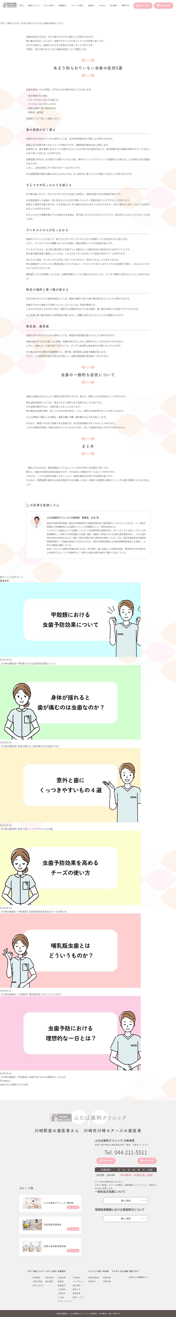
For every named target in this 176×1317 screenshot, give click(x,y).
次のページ (17, 577)
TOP (30, 1271)
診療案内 (58, 5)
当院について (31, 5)
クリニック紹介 (72, 5)
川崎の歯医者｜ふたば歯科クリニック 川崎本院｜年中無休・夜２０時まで (88, 1313)
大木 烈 (95, 517)
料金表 (85, 5)
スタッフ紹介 (46, 5)
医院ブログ (134, 1271)
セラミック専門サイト (138, 1277)
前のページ (5, 577)
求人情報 (124, 1271)
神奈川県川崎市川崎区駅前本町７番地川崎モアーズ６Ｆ (122, 1144)
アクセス (115, 1271)
